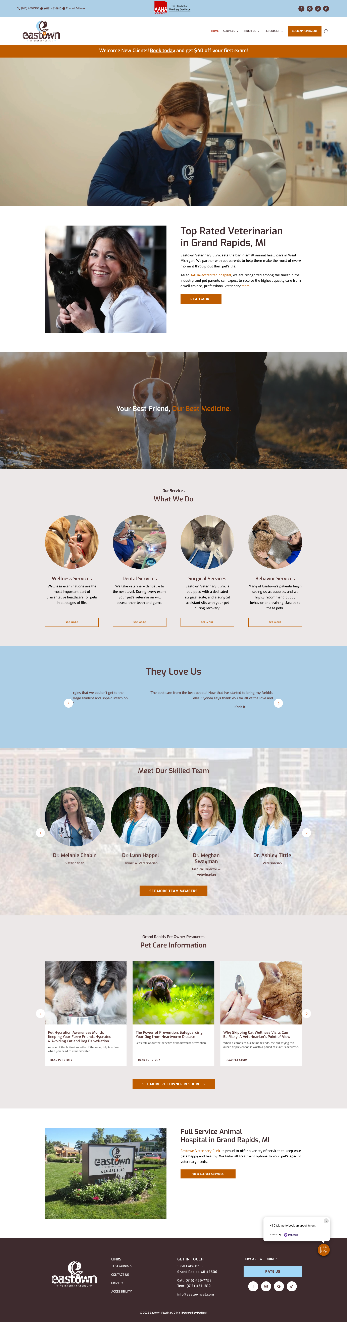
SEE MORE (71, 622)
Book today (162, 50)
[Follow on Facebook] (301, 9)
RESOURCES (272, 31)
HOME (215, 31)
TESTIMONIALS (121, 1266)
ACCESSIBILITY (121, 1292)
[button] (324, 1250)
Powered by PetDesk (194, 1312)
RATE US (272, 1271)
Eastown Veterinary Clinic (201, 1151)
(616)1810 (199, 1286)
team (246, 286)
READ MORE (201, 299)
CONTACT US (120, 1275)
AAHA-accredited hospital (211, 275)
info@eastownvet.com (195, 1294)
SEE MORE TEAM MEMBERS (173, 891)
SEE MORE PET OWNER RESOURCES (173, 1084)
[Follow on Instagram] (310, 9)
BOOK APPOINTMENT (304, 31)
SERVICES (229, 31)
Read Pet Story (61, 1060)
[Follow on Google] (318, 9)
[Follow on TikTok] (326, 9)
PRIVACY (117, 1283)
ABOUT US (250, 31)
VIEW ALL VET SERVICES (208, 1174)
